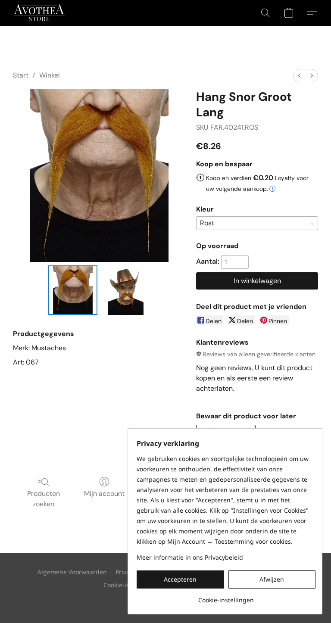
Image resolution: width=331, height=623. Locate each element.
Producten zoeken (43, 498)
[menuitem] (300, 75)
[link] (226, 597)
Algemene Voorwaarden (72, 572)
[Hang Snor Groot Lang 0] (73, 290)
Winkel (49, 75)
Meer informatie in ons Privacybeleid (190, 557)
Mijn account (104, 493)
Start (20, 75)
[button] (39, 13)
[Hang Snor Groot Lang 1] (125, 290)
